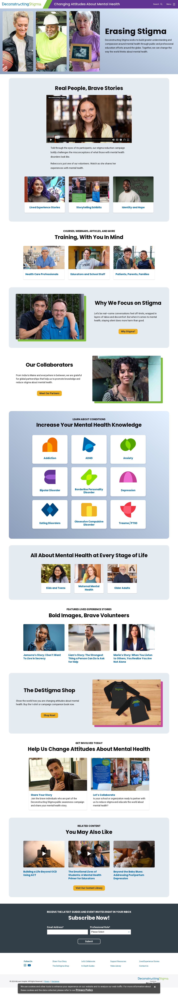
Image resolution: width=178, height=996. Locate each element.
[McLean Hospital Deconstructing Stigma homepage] (21, 4)
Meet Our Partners (49, 393)
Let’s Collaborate (88, 961)
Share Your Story (60, 961)
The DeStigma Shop (61, 966)
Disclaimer (55, 981)
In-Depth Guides (87, 966)
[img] (43, 854)
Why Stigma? (128, 331)
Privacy (47, 981)
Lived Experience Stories (149, 961)
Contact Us (143, 966)
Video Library (115, 966)
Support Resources (118, 961)
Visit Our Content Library (89, 888)
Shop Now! (49, 715)
